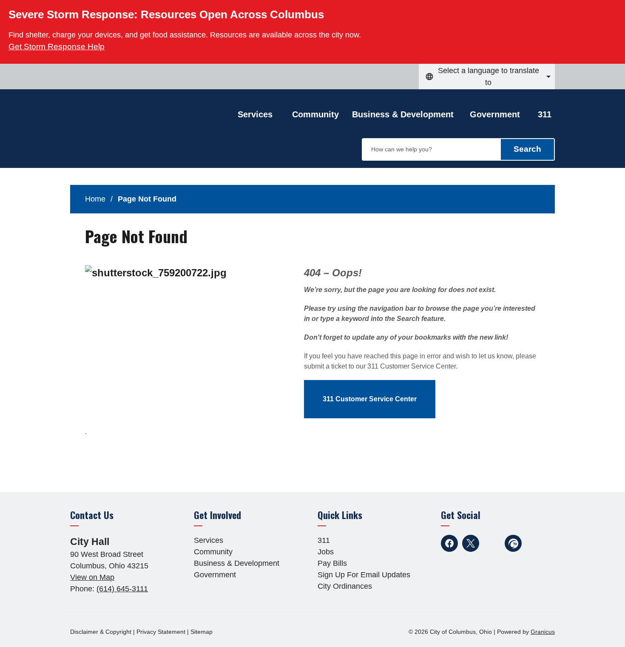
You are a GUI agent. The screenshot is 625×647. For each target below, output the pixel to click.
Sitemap (201, 631)
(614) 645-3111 (122, 589)
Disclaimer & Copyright (100, 631)
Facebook (449, 543)
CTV (513, 543)
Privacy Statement (160, 631)
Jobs (326, 552)
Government (495, 114)
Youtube (491, 543)
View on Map (92, 577)
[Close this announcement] (615, 9)
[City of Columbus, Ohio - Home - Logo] (138, 134)
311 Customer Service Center (370, 399)
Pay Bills (332, 563)
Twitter (470, 543)
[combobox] (487, 76)
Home (95, 199)
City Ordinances (345, 586)
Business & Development (403, 114)
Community (315, 114)
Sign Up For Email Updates (364, 574)
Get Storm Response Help (57, 46)
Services (208, 540)
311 (544, 114)
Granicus (543, 631)
